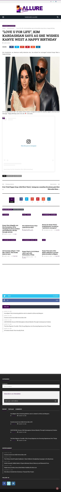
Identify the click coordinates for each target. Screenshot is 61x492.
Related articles (7, 209)
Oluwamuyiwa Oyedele (27, 230)
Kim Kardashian (17, 175)
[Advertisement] (31, 280)
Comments (18, 409)
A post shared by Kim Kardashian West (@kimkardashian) (18, 169)
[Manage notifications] (57, 488)
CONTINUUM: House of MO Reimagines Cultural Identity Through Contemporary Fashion (33, 430)
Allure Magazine (46, 214)
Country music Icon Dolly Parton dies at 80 (12, 21)
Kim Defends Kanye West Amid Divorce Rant (29, 226)
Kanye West (9, 175)
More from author (18, 209)
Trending (28, 214)
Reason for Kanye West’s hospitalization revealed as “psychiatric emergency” (50, 226)
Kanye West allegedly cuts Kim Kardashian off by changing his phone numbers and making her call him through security (11, 229)
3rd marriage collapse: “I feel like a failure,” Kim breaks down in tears (11, 252)
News (24, 214)
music (32, 239)
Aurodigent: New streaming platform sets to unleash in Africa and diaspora (20, 19)
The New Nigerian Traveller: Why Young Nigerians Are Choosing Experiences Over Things (33, 438)
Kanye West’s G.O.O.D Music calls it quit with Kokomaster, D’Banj (30, 253)
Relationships (12, 25)
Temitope (15, 256)
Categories (4, 383)
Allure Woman (6, 239)
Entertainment (5, 25)
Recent (4, 409)
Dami (15, 234)
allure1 (58, 230)
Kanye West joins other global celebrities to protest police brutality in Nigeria (50, 252)
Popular (11, 409)
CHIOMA (13, 415)
